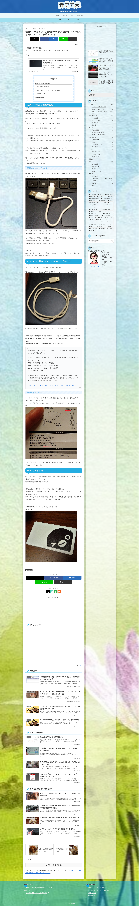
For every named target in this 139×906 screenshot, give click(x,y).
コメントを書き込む (53, 865)
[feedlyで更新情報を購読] (55, 591)
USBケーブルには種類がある (42, 83)
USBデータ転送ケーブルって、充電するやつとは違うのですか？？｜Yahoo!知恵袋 (50, 385)
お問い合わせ (92, 893)
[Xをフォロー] (48, 591)
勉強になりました (39, 97)
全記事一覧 (91, 895)
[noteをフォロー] (51, 591)
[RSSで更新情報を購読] (59, 591)
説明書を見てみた (41, 93)
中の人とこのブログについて (100, 265)
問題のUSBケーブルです (43, 86)
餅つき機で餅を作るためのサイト (36, 893)
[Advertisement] (39, 610)
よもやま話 (29, 570)
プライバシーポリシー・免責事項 (98, 890)
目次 (51, 79)
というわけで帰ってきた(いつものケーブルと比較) (48, 90)
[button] (72, 39)
